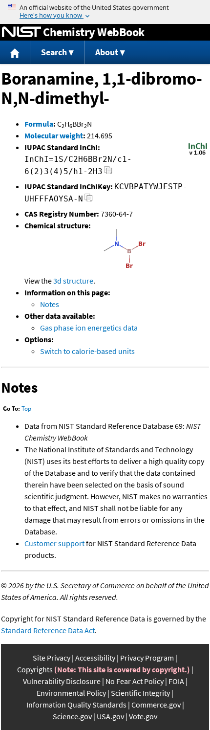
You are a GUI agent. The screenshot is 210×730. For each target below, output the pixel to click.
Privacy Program (147, 658)
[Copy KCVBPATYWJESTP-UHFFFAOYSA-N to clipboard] (88, 200)
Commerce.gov (156, 704)
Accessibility (95, 658)
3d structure (73, 281)
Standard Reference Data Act (48, 630)
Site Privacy (51, 658)
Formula (38, 124)
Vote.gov (143, 716)
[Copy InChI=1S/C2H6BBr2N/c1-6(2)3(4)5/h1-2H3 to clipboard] (108, 172)
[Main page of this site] (15, 53)
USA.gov (110, 716)
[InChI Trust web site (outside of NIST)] (198, 154)
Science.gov (72, 716)
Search (54, 52)
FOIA (176, 681)
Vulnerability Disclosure (62, 681)
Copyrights (35, 669)
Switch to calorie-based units (87, 351)
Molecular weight (53, 135)
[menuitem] (15, 53)
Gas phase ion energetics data (89, 327)
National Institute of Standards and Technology (21, 32)
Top (26, 408)
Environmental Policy (71, 693)
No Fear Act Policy (134, 681)
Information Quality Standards (76, 704)
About (106, 52)
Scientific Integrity (140, 693)
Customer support (54, 543)
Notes (49, 304)
